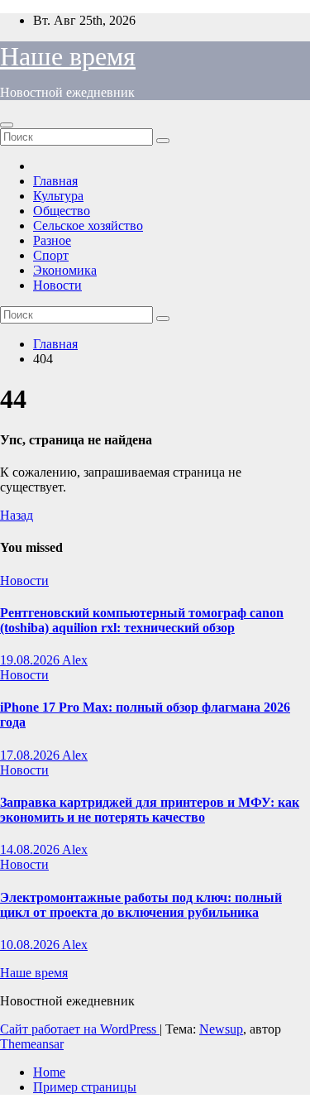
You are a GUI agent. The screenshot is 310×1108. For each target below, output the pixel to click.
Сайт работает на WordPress (80, 1029)
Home (49, 1072)
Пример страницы (84, 1087)
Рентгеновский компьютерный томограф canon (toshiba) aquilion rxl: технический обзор (142, 620)
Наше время (68, 56)
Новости (57, 285)
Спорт (51, 255)
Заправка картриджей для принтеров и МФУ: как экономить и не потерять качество (149, 809)
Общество (61, 211)
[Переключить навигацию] (6, 124)
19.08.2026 (31, 660)
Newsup (221, 1029)
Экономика (65, 270)
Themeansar (32, 1044)
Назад (16, 515)
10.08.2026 (31, 945)
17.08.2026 (31, 755)
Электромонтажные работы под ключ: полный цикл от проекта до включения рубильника (141, 904)
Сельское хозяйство (88, 225)
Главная (55, 181)
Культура (58, 196)
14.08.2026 (31, 849)
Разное (52, 240)
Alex (75, 660)
